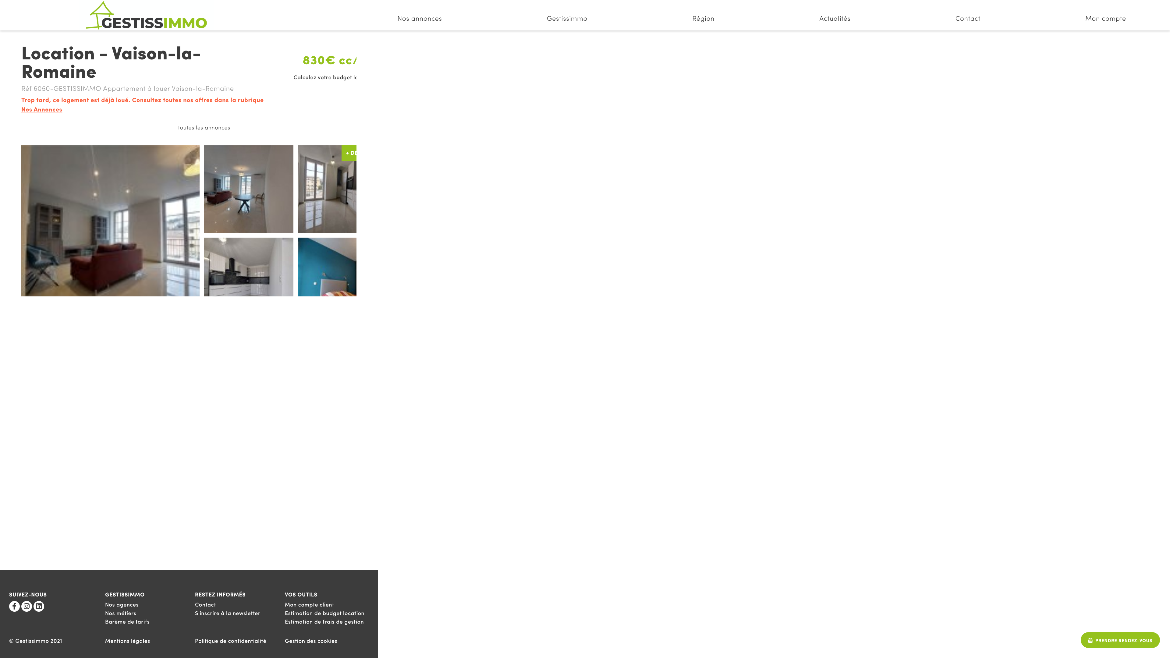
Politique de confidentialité (230, 641)
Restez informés (220, 595)
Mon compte (1105, 19)
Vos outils (301, 595)
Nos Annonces (41, 110)
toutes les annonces (204, 128)
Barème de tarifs (127, 622)
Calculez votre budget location (334, 78)
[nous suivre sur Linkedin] (39, 606)
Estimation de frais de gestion (324, 622)
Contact (968, 19)
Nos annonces (419, 19)
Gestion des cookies (311, 641)
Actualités (834, 19)
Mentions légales (127, 641)
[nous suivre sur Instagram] (26, 606)
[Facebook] (14, 606)
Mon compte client (309, 605)
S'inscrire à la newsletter (228, 614)
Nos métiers (120, 614)
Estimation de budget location (324, 614)
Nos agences (122, 605)
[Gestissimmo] (146, 15)
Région (703, 19)
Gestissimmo (567, 19)
